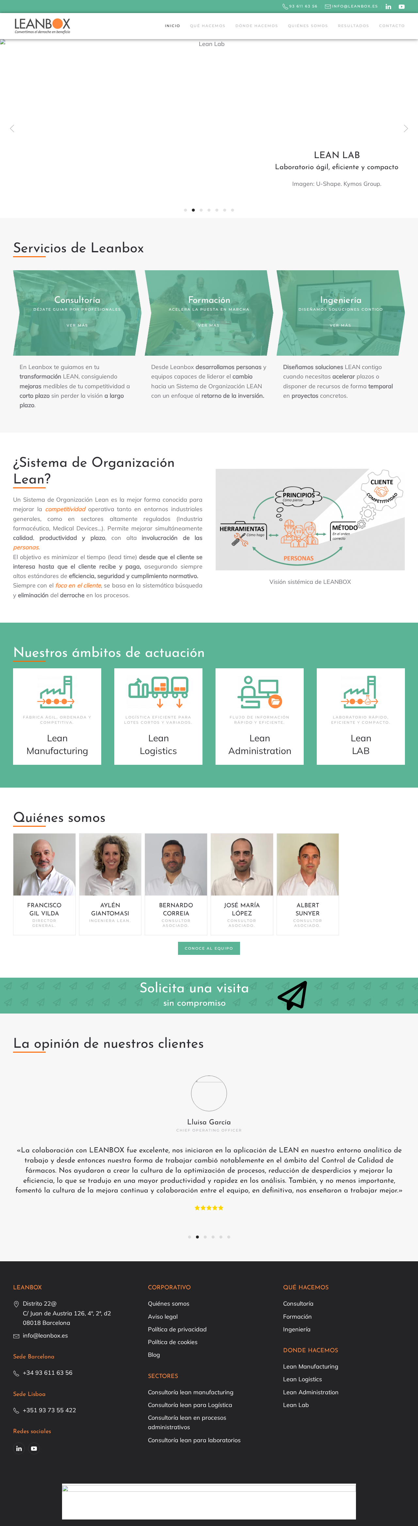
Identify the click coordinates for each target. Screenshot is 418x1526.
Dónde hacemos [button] (256, 25)
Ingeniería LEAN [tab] (232, 210)
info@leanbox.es (355, 6)
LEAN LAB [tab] (193, 210)
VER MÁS (77, 325)
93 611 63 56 (303, 6)
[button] (12, 128)
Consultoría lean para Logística (190, 1405)
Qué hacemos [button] (208, 25)
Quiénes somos (308, 25)
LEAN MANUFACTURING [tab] (185, 210)
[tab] (189, 1237)
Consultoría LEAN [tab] (217, 210)
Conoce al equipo (209, 948)
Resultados (353, 25)
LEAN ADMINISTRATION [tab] (209, 210)
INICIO (172, 25)
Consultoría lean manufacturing (190, 1392)
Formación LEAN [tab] (224, 210)
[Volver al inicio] (42, 26)
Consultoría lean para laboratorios (194, 1440)
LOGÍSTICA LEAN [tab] (201, 210)
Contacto (392, 25)
